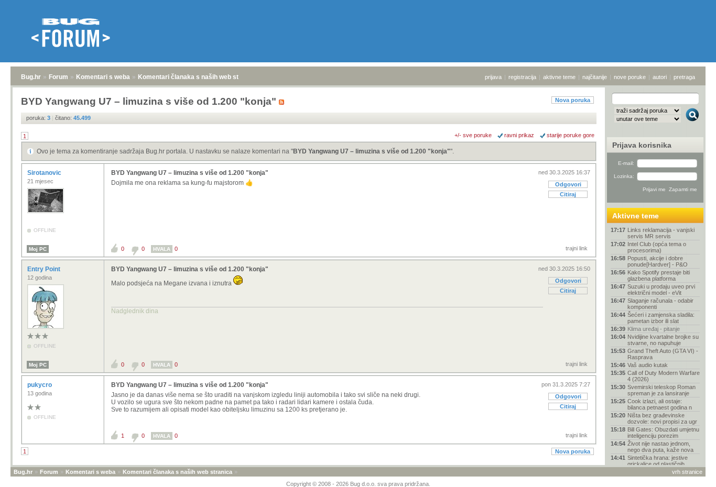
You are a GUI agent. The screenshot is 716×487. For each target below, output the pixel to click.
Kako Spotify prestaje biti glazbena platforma (658, 275)
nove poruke (630, 77)
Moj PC (38, 249)
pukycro (40, 385)
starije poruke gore (570, 135)
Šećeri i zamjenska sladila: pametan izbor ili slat (661, 318)
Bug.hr (31, 77)
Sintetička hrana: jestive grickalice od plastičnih (657, 461)
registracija (522, 77)
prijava (493, 77)
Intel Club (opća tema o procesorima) (656, 247)
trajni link (577, 248)
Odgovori (568, 184)
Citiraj (568, 194)
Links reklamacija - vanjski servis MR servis (661, 233)
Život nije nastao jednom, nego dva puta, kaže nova (660, 446)
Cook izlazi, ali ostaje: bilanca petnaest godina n (659, 404)
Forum (58, 77)
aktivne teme (559, 77)
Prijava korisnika (641, 145)
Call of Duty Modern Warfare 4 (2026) (663, 376)
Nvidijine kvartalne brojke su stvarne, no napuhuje (663, 340)
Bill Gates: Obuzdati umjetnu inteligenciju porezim (663, 432)
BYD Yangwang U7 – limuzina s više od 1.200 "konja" (371, 151)
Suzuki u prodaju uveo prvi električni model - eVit (661, 289)
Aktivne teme (635, 216)
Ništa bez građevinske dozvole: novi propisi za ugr (662, 418)
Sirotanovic (45, 172)
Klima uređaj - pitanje (653, 329)
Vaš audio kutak (647, 365)
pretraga (684, 77)
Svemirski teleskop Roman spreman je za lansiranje (661, 390)
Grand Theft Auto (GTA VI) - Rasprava (662, 354)
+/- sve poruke (473, 135)
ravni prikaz (519, 135)
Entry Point (44, 269)
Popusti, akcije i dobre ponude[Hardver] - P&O (657, 261)
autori (660, 77)
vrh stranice (687, 472)
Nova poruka (572, 100)
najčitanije (594, 77)
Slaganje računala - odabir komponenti (660, 303)
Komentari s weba (103, 77)
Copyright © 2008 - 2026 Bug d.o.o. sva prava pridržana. (358, 484)
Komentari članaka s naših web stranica (197, 77)
